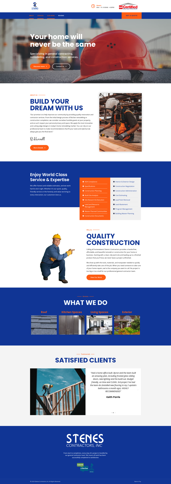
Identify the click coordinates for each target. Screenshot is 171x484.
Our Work (51, 15)
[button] (88, 390)
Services (40, 15)
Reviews (61, 15)
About (31, 15)
